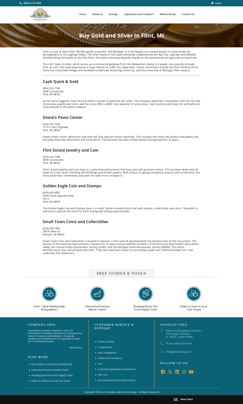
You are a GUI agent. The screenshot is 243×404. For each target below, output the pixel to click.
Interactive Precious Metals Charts (97, 308)
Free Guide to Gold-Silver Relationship (52, 364)
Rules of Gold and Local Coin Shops (51, 381)
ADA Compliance (107, 352)
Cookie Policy (105, 347)
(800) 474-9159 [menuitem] (32, 3)
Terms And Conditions (110, 358)
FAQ (100, 363)
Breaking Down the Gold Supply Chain (52, 375)
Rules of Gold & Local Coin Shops (194, 308)
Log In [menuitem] (218, 3)
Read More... (76, 347)
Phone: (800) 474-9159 (179, 343)
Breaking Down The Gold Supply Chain (146, 308)
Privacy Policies (106, 341)
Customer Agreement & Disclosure (116, 369)
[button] (163, 372)
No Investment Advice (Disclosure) (116, 380)
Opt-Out (102, 374)
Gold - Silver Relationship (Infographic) (49, 308)
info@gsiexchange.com (179, 351)
